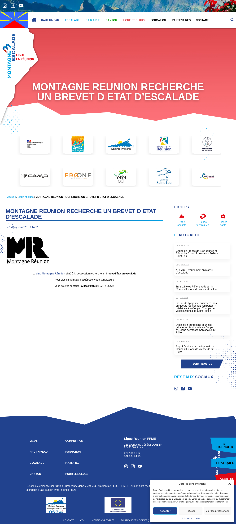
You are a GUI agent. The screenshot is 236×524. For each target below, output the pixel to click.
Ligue (34, 440)
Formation (73, 451)
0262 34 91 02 (132, 453)
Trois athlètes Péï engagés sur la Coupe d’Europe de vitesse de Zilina (196, 288)
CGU (82, 520)
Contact (68, 520)
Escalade (37, 462)
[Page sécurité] (182, 216)
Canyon (35, 474)
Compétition (74, 440)
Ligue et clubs (26, 197)
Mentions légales (103, 520)
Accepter (165, 510)
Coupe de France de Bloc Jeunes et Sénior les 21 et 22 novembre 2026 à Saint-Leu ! (197, 253)
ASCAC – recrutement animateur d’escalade (194, 271)
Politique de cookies (191, 518)
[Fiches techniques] (203, 216)
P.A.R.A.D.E (72, 462)
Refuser (190, 510)
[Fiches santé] (223, 216)
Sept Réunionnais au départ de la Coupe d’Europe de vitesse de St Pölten (195, 349)
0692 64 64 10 (132, 456)
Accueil (11, 197)
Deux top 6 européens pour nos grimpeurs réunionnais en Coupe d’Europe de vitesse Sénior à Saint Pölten (195, 328)
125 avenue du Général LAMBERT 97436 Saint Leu (144, 446)
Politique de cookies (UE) (137, 520)
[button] (229, 483)
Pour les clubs (76, 474)
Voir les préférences (217, 510)
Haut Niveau (39, 451)
